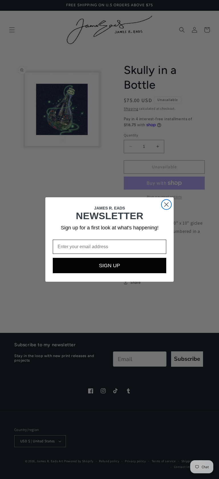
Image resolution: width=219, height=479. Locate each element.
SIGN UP (109, 265)
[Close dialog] (166, 205)
